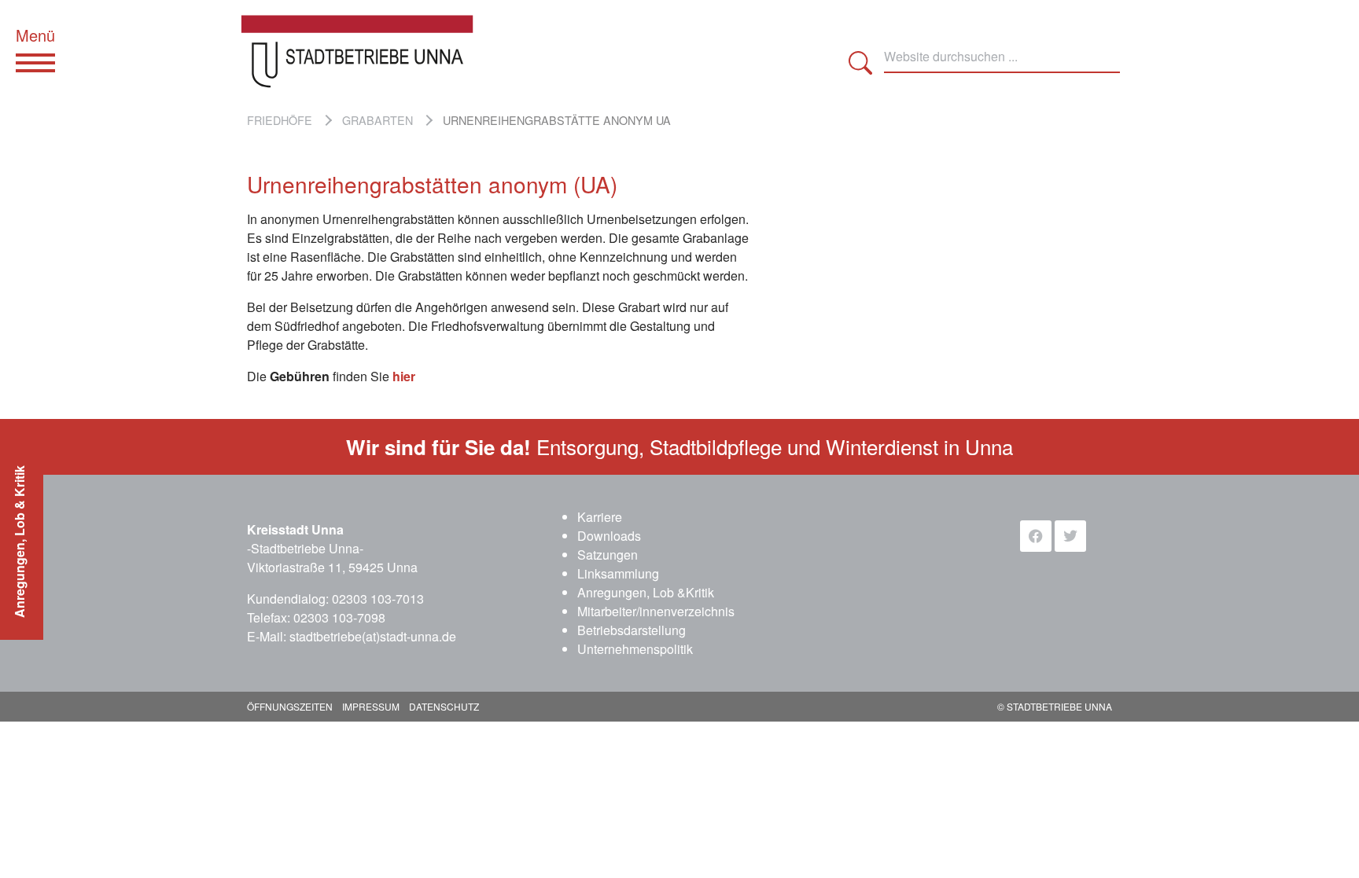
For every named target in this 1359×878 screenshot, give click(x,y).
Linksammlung (618, 573)
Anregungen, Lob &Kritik (645, 592)
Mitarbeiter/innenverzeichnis (656, 611)
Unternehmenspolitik (635, 649)
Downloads (609, 536)
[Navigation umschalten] (35, 63)
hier (403, 376)
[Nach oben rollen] (1324, 843)
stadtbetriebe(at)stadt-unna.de (372, 636)
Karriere (599, 517)
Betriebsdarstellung (631, 630)
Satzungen (607, 555)
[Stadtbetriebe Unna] (369, 51)
